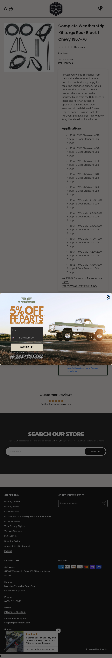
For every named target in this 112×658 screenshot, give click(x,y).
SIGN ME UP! (26, 347)
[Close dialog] (108, 297)
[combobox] (14, 337)
